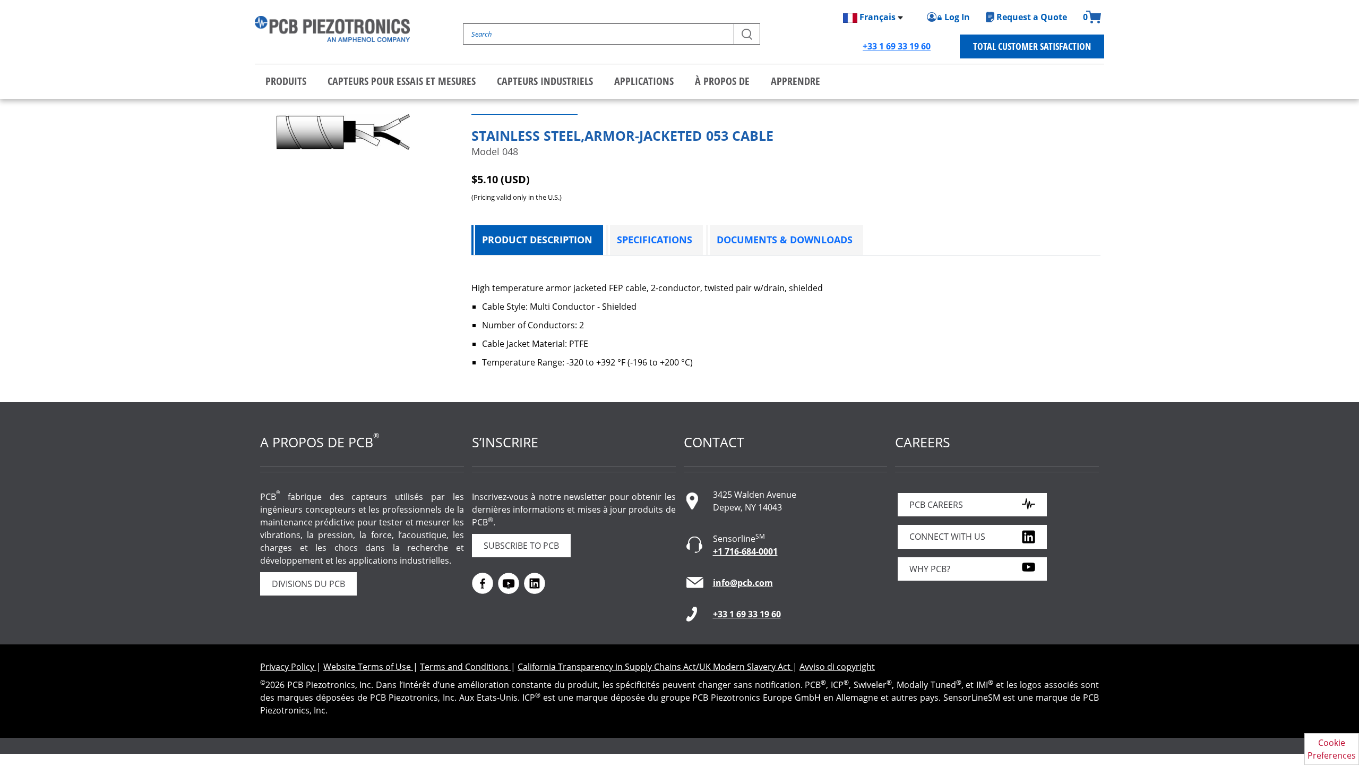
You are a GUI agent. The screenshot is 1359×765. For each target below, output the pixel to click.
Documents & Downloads (785, 239)
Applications (644, 81)
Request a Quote (1031, 17)
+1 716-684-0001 (745, 551)
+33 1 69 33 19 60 (897, 46)
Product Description (537, 239)
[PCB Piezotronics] (332, 29)
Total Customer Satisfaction (1032, 46)
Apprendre (795, 81)
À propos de (722, 81)
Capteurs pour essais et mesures (402, 81)
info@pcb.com (743, 583)
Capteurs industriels (545, 81)
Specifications (654, 239)
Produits (285, 81)
